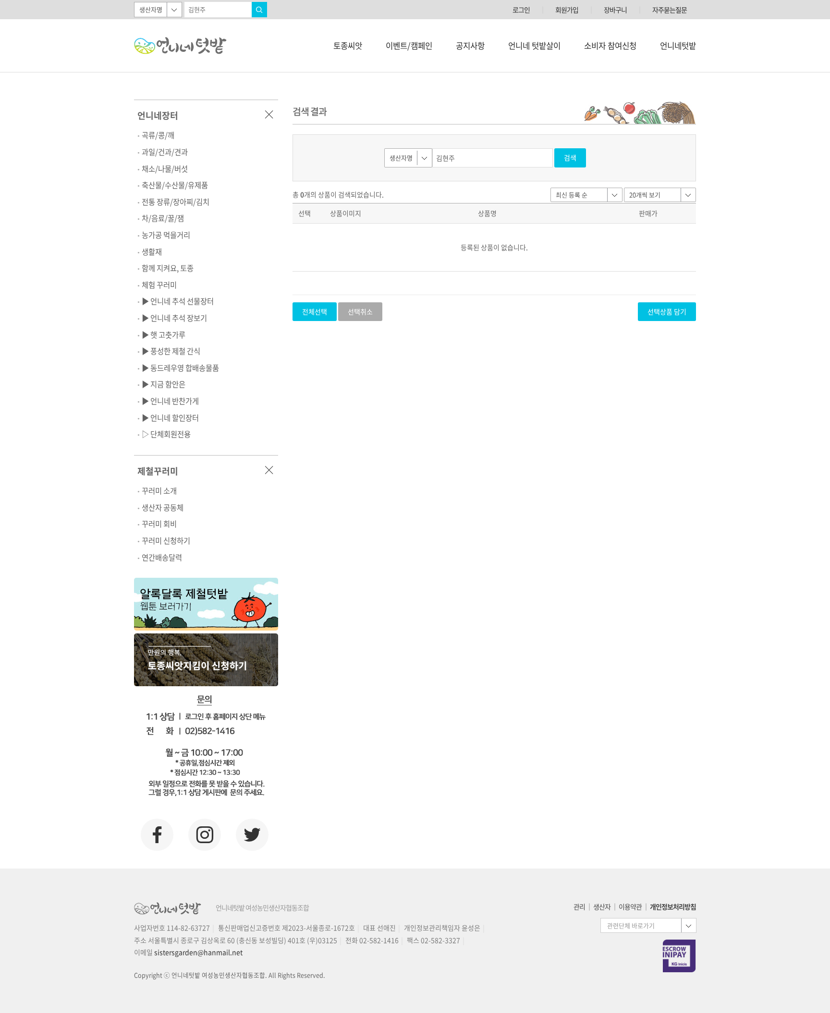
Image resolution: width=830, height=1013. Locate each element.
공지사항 (470, 45)
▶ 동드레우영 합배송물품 (180, 367)
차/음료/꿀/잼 (163, 218)
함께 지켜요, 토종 (168, 268)
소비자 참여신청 (610, 45)
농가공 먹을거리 (166, 234)
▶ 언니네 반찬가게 (170, 400)
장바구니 (615, 9)
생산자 (601, 906)
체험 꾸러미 (159, 284)
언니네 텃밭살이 (534, 45)
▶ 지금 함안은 (163, 384)
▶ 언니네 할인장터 (170, 417)
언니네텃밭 (678, 45)
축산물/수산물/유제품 (175, 185)
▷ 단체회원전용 (166, 434)
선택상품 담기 (666, 311)
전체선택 (314, 311)
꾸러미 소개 (159, 490)
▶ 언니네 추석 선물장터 (178, 301)
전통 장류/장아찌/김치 (175, 201)
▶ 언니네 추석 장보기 (174, 317)
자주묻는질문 (669, 9)
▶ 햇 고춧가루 (163, 334)
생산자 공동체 (162, 507)
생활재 (152, 251)
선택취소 (360, 311)
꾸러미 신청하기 (166, 540)
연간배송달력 (162, 557)
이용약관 (630, 906)
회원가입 (566, 9)
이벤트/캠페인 (409, 45)
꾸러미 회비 (159, 523)
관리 (579, 906)
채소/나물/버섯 (165, 168)
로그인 (521, 9)
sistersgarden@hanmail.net (198, 952)
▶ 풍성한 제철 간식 (171, 351)
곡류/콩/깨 (158, 135)
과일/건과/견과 (165, 151)
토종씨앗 (347, 45)
